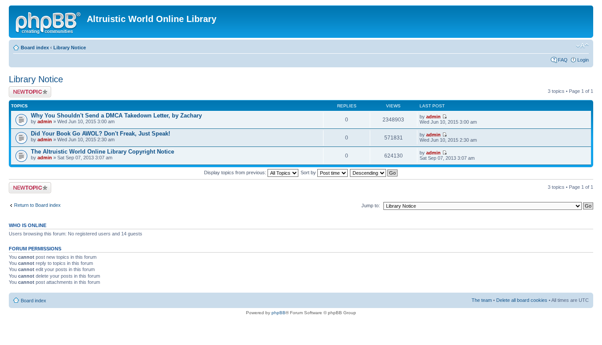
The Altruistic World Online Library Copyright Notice (102, 151)
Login (583, 59)
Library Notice (69, 47)
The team (482, 300)
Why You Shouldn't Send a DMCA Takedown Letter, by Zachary (116, 115)
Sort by (309, 172)
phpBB (278, 312)
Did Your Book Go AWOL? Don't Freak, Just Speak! (100, 133)
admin (44, 121)
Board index (35, 47)
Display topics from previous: (236, 172)
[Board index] (49, 21)
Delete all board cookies (521, 300)
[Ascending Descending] (374, 172)
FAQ (563, 59)
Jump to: (370, 205)
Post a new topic (26, 89)
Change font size (582, 46)
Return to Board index (37, 205)
